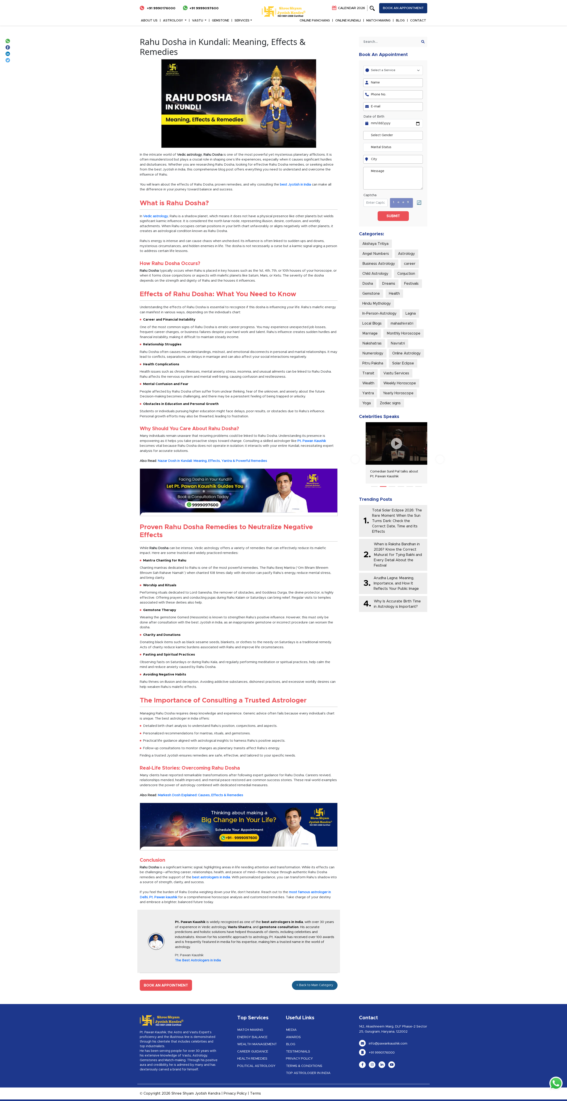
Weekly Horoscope (399, 383)
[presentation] (355, 459)
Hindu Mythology (376, 303)
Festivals (411, 283)
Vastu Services (396, 373)
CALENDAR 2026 (351, 8)
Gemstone (371, 293)
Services (242, 20)
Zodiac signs (390, 403)
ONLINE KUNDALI (348, 20)
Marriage (370, 333)
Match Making (250, 1029)
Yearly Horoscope (398, 393)
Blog (290, 1044)
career (410, 263)
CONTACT (418, 20)
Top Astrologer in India (308, 1073)
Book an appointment (403, 8)
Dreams (388, 283)
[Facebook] (9, 47)
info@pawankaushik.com (387, 1043)
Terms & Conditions (304, 1066)
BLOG (400, 20)
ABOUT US (149, 20)
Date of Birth (373, 116)
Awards (293, 1037)
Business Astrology (378, 263)
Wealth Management (257, 1044)
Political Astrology (256, 1066)
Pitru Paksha (372, 363)
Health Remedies (252, 1058)
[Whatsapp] (9, 40)
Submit (393, 216)
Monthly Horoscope (403, 333)
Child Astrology (375, 273)
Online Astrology (406, 353)
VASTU (198, 20)
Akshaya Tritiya (375, 244)
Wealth (368, 383)
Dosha (367, 283)
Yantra (368, 393)
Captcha (370, 195)
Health (394, 293)
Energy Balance (252, 1037)
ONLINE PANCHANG (315, 20)
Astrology (406, 253)
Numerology (372, 353)
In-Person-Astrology (379, 313)
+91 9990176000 (160, 8)
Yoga (366, 403)
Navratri (398, 343)
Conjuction (406, 273)
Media (291, 1029)
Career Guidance (252, 1051)
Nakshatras (372, 343)
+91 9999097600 (204, 8)
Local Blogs (372, 323)
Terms (255, 1093)
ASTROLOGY (173, 20)
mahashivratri (402, 323)
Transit (368, 373)
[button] (374, 486)
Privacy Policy (299, 1058)
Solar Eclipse (403, 363)
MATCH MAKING (378, 20)
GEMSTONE (220, 20)
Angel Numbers (375, 253)
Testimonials (298, 1051)
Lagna (411, 313)
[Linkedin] (9, 53)
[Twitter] (9, 59)
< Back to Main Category (314, 985)
